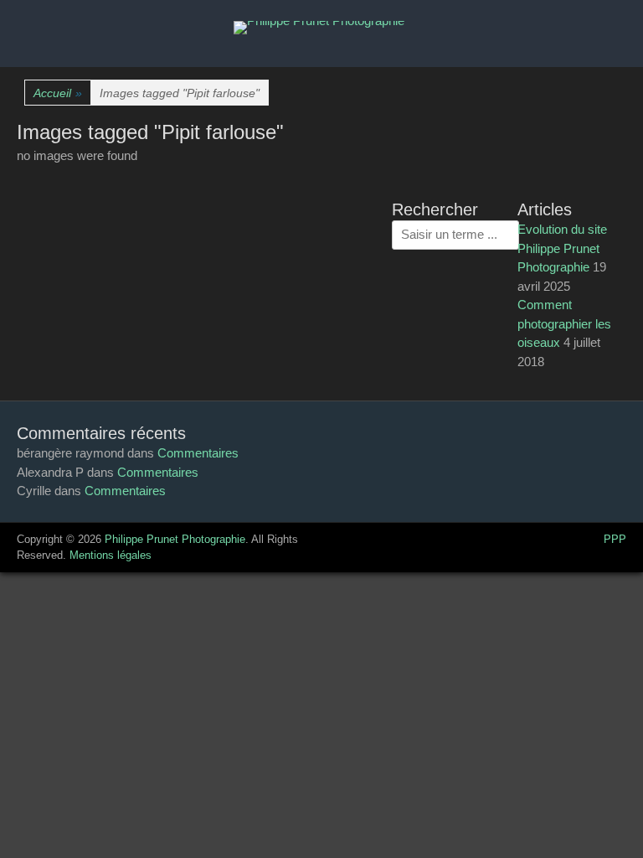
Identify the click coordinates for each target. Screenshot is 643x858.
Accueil (57, 93)
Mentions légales (110, 555)
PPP (615, 539)
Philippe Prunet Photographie (175, 539)
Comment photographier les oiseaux (564, 323)
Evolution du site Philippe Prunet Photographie (562, 248)
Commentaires (198, 453)
